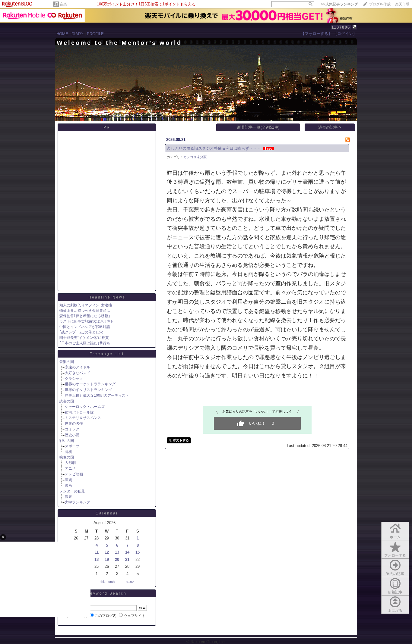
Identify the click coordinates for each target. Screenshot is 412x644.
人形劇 (70, 463)
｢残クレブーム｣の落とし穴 (81, 332)
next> (130, 581)
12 (107, 552)
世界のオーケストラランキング (90, 384)
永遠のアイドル (77, 367)
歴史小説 (72, 435)
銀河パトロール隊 (79, 412)
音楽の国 (66, 362)
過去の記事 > (329, 127)
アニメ (70, 468)
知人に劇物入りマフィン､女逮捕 (85, 305)
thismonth (107, 581)
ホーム (395, 537)
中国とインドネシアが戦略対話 (84, 327)
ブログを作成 (380, 4)
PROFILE (95, 34)
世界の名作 (74, 423)
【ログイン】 (345, 33)
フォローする (395, 555)
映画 (68, 485)
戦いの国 (66, 441)
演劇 (68, 480)
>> (339, 4)
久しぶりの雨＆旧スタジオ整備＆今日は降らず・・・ (214, 148)
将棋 (68, 452)
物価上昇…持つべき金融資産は (84, 310)
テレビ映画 (74, 474)
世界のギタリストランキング (88, 390)
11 (97, 552)
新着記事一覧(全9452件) (258, 127)
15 (137, 552)
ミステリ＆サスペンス (83, 418)
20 (117, 559)
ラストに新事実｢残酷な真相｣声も (86, 321)
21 (127, 559)
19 (107, 559)
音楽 (63, 4)
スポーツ (72, 446)
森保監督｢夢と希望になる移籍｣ (84, 316)
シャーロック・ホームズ (85, 407)
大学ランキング (77, 502)
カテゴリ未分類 (195, 157)
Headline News (106, 297)
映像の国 (66, 457)
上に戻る (395, 610)
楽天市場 (402, 4)
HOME (62, 34)
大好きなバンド (77, 373)
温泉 (68, 497)
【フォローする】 (316, 33)
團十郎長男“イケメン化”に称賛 (84, 338)
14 (127, 552)
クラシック (74, 379)
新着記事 (395, 592)
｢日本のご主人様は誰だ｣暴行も (84, 343)
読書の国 (66, 401)
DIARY (77, 34)
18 (96, 559)
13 (117, 552)
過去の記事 (395, 574)
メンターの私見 (72, 491)
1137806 (340, 27)
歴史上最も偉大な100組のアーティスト (97, 395)
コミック (72, 429)
